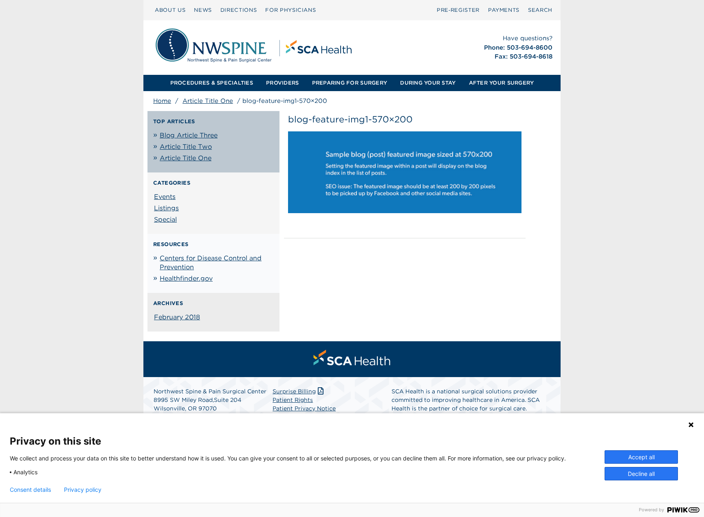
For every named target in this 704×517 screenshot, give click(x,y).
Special (165, 219)
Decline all (641, 473)
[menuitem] (170, 10)
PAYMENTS (503, 10)
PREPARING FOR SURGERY (349, 83)
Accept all (641, 457)
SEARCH (540, 10)
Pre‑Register (458, 10)
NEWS (203, 10)
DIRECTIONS (238, 10)
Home (162, 101)
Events (165, 197)
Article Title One (208, 101)
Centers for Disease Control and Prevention (211, 262)
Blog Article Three (189, 135)
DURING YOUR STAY (427, 83)
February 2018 (177, 317)
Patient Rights (293, 400)
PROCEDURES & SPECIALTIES (211, 83)
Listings (166, 208)
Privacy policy (82, 489)
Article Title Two (186, 147)
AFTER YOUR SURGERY (501, 83)
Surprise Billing (294, 391)
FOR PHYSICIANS (290, 10)
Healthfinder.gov (186, 278)
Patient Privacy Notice (304, 408)
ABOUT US (170, 10)
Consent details (30, 489)
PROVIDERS (282, 83)
